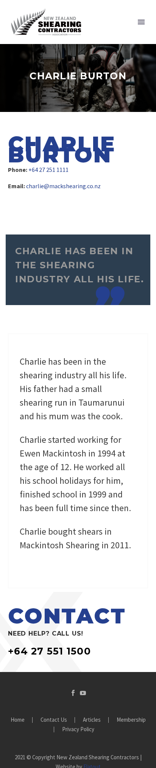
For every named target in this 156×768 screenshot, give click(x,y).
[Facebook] (73, 693)
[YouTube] (83, 693)
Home (18, 720)
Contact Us (54, 720)
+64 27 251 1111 (48, 169)
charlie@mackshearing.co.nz (63, 186)
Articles (92, 720)
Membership (131, 720)
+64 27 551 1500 (49, 651)
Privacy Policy (78, 729)
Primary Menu (141, 22)
